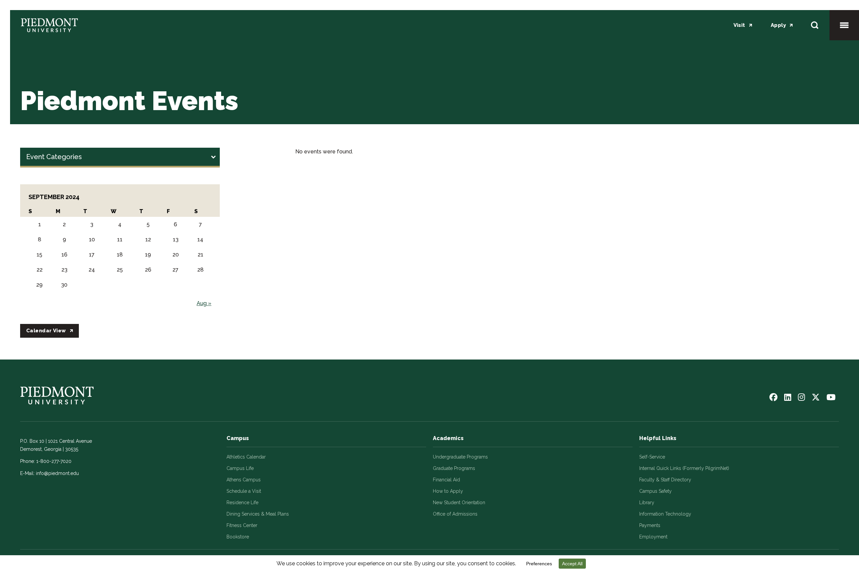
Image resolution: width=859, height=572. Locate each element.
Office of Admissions (455, 514)
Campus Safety (655, 491)
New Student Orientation (459, 502)
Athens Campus (243, 479)
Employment (653, 536)
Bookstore (237, 536)
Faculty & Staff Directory (665, 479)
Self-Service (652, 457)
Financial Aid (446, 479)
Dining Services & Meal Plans (257, 514)
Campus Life (240, 468)
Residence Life (242, 502)
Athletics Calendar (246, 457)
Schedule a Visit (243, 491)
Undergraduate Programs (460, 457)
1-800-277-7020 (53, 461)
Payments (649, 525)
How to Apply (448, 491)
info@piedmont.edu (57, 473)
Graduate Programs (454, 468)
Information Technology (665, 514)
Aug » (204, 303)
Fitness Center (241, 525)
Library (646, 502)
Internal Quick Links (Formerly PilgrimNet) (684, 468)
